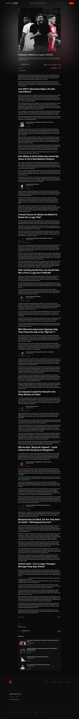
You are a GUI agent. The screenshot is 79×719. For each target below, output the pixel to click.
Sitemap (35, 712)
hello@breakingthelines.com (15, 694)
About (44, 3)
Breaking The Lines (25, 64)
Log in (66, 3)
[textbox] (39, 343)
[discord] (16, 696)
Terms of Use (11, 712)
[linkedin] (12, 696)
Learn (63, 3)
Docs (41, 712)
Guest (46, 712)
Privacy (18, 712)
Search (59, 3)
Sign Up (71, 3)
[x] (9, 696)
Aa (51, 68)
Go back (8, 3)
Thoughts (36, 3)
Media (40, 3)
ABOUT (67, 682)
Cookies (24, 712)
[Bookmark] (22, 68)
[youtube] (14, 696)
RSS (30, 712)
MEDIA (60, 682)
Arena (32, 3)
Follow (59, 631)
